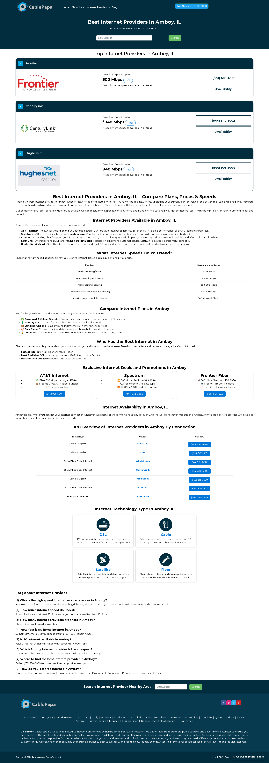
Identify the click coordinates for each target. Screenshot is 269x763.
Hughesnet (186, 721)
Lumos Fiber (96, 721)
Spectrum (29, 717)
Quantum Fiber (224, 717)
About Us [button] (77, 7)
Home (65, 7)
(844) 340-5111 (199, 453)
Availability (223, 89)
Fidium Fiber (130, 721)
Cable (166, 535)
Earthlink (136, 717)
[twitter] (233, 702)
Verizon (80, 721)
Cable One (175, 717)
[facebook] (223, 702)
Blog (114, 7)
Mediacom (120, 717)
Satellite (103, 570)
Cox (77, 717)
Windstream (64, 717)
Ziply (95, 717)
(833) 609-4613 (223, 78)
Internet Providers (97, 7)
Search (175, 38)
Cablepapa (37, 757)
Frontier (106, 717)
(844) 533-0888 (134, 393)
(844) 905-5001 (54, 393)
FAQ (220, 757)
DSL (103, 535)
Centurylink (46, 717)
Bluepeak (113, 721)
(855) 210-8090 (192, 6)
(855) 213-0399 (199, 480)
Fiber (166, 570)
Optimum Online (155, 717)
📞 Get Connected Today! (248, 756)
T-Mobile (206, 717)
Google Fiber (149, 721)
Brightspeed (167, 721)
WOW (240, 717)
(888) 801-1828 (214, 393)
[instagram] (228, 702)
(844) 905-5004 (223, 167)
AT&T (86, 717)
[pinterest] (238, 702)
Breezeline (191, 717)
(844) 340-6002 (223, 120)
